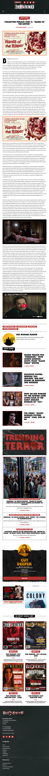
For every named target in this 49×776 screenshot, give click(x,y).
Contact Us (5, 755)
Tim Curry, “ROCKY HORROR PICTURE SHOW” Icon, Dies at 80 (34, 416)
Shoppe (4, 752)
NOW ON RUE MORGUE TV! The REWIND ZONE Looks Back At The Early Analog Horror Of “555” (35, 397)
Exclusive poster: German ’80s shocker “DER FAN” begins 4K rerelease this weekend (34, 378)
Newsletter (5, 753)
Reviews (36, 498)
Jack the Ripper (21, 326)
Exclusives (20, 529)
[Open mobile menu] (3, 11)
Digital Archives (6, 748)
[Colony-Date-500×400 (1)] (35, 599)
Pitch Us (5, 765)
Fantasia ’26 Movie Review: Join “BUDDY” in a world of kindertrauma (24, 518)
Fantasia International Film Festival (21, 498)
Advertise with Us (7, 763)
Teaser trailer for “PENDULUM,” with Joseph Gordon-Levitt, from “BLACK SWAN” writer (34, 359)
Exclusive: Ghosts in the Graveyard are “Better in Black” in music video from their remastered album (24, 532)
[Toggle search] (44, 11)
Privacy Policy (6, 768)
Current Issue (6, 746)
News (30, 529)
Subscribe (18, 2)
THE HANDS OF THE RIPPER (10, 329)
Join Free (24, 578)
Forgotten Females (9, 326)
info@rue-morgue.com (8, 730)
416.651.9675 (7, 726)
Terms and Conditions (8, 766)
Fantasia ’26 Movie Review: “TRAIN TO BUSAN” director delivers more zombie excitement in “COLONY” (24, 502)
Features (5, 750)
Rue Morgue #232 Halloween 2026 (13, 655)
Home (4, 745)
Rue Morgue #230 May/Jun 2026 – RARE (13, 696)
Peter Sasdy (32, 326)
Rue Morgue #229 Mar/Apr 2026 (36, 696)
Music (26, 529)
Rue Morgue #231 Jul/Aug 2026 (35, 655)
